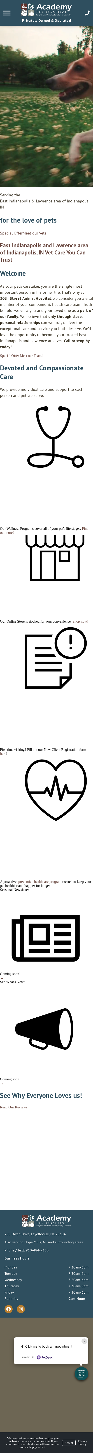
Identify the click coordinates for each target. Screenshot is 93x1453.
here (3, 754)
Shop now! (80, 621)
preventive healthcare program (39, 882)
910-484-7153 (37, 1250)
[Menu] (7, 13)
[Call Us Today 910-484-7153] (87, 13)
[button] (81, 1373)
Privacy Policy (82, 1443)
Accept (69, 1442)
